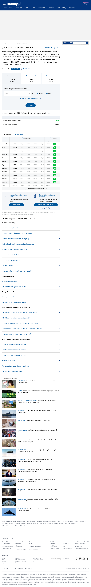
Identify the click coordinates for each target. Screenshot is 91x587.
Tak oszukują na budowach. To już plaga (38, 420)
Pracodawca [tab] (19, 134)
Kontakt (4, 561)
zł (32, 93)
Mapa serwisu (5, 563)
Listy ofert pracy (78, 546)
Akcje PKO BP (32, 543)
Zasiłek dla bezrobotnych (35, 546)
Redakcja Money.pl (67, 548)
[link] (39, 382)
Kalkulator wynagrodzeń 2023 (82, 541)
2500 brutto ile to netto (42, 521)
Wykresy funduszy (19, 545)
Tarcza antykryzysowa (7, 546)
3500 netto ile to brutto (7, 525)
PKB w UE (65, 545)
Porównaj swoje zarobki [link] (45, 205)
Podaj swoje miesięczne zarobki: (15, 88)
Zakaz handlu (66, 543)
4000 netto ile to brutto (20, 525)
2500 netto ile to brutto (57, 523)
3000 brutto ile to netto (54, 521)
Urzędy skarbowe (54, 545)
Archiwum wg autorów (38, 559)
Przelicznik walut (6, 543)
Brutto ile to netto (21, 521)
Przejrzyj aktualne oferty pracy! (18, 195)
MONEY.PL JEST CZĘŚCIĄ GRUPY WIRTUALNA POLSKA (17, 568)
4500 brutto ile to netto (7, 523)
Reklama (4, 559)
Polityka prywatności (20, 559)
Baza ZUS (65, 546)
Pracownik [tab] (7, 134)
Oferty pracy (16, 205)
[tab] (11, 78)
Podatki (12, 43)
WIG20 (52, 541)
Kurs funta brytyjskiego (21, 541)
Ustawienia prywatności (20, 561)
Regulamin (17, 558)
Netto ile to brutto (31, 521)
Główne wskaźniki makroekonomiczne (38, 545)
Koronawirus (18, 546)
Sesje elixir (52, 543)
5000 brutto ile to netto (20, 523)
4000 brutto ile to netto (79, 521)
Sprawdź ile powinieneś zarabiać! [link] (47, 195)
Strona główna (5, 43)
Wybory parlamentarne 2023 (81, 548)
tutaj (35, 584)
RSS (34, 561)
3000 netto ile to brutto (70, 523)
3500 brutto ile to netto (67, 521)
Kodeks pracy (53, 546)
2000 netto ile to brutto (45, 523)
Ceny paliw (65, 541)
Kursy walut (5, 541)
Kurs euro (4, 545)
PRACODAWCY (26, 68)
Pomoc (16, 563)
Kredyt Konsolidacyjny (20, 549)
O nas (3, 558)
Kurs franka (32, 541)
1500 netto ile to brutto (32, 523)
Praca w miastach (6, 548)
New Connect (78, 545)
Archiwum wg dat (37, 558)
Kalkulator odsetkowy (80, 543)
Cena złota (18, 543)
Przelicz (30, 105)
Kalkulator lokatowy (55, 548)
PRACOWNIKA (15, 68)
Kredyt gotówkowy (33, 549)
